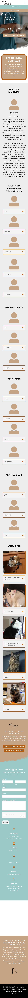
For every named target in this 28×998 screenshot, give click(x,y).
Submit (5, 822)
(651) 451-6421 (14, 851)
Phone (4, 794)
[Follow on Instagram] (15, 994)
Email (4, 787)
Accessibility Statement (14, 991)
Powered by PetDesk (9, 989)
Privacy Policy (21, 989)
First (3, 784)
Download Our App (14, 750)
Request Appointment (14, 35)
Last (16, 784)
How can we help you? (9, 800)
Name (4, 779)
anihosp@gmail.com (14, 874)
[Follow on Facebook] (12, 994)
